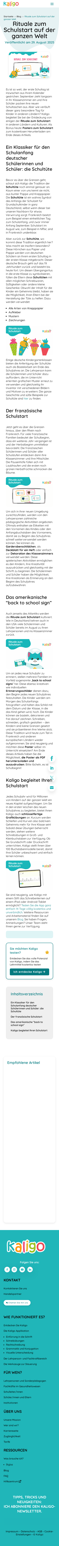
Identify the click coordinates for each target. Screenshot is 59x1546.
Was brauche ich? (13, 1458)
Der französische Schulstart (26, 1016)
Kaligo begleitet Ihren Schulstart (29, 1030)
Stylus (9, 1464)
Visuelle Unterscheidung (19, 1352)
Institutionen (11, 1402)
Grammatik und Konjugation (22, 1348)
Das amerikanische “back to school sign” (27, 1023)
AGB (39, 1531)
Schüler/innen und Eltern (17, 1397)
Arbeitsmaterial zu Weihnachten (23, 1203)
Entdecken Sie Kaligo (15, 1325)
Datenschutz (28, 1531)
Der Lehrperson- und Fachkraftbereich (25, 1358)
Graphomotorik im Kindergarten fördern (25, 1104)
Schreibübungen (15, 1340)
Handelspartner (12, 1293)
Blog (20, 919)
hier (26, 398)
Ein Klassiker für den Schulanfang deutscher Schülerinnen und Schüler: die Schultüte (27, 1007)
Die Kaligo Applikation (16, 1330)
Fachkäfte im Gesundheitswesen (22, 1386)
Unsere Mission (12, 1419)
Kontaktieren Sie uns (15, 1288)
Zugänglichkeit (12, 1436)
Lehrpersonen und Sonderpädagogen (25, 1380)
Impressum (12, 1531)
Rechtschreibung (15, 1344)
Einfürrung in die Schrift (19, 1336)
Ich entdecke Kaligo (27, 972)
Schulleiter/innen (13, 1391)
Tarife (7, 1441)
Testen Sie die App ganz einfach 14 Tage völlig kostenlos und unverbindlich (28, 909)
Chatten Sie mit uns (18, 1303)
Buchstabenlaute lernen (27, 1154)
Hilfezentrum (12, 1481)
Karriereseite (11, 1430)
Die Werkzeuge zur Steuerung (20, 1364)
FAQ (6, 1475)
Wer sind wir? (11, 1425)
